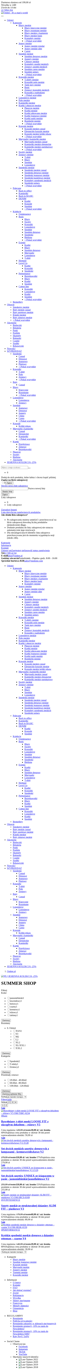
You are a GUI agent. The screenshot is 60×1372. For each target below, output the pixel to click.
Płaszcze (17, 452)
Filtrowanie (6, 1099)
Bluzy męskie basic (33, 35)
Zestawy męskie (26, 154)
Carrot (27, 51)
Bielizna (28, 237)
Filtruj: (4, 990)
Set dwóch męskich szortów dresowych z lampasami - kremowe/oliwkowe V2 (25, 1150)
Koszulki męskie (26, 77)
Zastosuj (6, 1020)
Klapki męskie (19, 315)
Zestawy (23, 377)
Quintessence (25, 214)
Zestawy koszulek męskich (36, 90)
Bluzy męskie (25, 25)
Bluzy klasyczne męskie (35, 28)
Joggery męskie (31, 59)
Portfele (16, 333)
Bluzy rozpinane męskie (35, 30)
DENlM (22, 198)
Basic (27, 87)
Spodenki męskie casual (35, 170)
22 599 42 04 (10, 553)
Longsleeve (29, 165)
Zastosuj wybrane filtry (11, 1094)
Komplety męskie (32, 38)
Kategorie (17, 23)
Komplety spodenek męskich (37, 180)
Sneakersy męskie (21, 307)
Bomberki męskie (32, 121)
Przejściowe (24, 444)
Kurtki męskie (30, 110)
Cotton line (24, 286)
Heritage (23, 260)
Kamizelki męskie (27, 103)
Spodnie (28, 162)
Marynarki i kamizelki (23, 428)
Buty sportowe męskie (23, 312)
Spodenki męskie (26, 167)
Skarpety (17, 335)
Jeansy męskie (25, 43)
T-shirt (27, 157)
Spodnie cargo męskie (34, 69)
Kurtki (27, 201)
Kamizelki (23, 193)
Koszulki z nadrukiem (34, 92)
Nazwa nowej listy (36, 488)
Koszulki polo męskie (34, 82)
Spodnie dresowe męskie (35, 56)
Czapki (16, 341)
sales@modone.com (33, 561)
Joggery (22, 413)
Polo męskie (24, 100)
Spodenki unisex (32, 183)
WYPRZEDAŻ (14, 351)
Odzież (10, 20)
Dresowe (23, 359)
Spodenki (28, 235)
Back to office (25, 191)
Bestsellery (18, 302)
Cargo (21, 418)
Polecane (17, 188)
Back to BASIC (26, 196)
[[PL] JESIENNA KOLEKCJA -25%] (19, 976)
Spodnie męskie (26, 54)
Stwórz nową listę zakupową (14, 485)
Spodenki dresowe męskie (36, 173)
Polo (21, 374)
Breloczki (17, 325)
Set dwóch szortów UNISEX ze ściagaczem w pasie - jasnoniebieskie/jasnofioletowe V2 (27, 1177)
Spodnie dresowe (32, 232)
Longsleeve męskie (27, 98)
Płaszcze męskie (31, 108)
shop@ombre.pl (15, 555)
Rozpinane (24, 392)
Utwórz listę (7, 492)
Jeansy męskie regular (34, 46)
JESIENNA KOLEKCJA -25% (21, 462)
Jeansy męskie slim (33, 48)
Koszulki (28, 224)
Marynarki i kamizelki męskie (32, 139)
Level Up (23, 263)
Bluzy (27, 160)
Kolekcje (17, 211)
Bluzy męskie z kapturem (36, 33)
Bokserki (17, 338)
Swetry (27, 222)
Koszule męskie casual (34, 129)
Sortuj (4, 1097)
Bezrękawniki (30, 276)
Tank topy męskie (32, 85)
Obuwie (10, 304)
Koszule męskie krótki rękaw (37, 134)
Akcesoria (11, 322)
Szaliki (16, 343)
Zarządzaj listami (9, 509)
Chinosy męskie (31, 61)
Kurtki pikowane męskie (35, 113)
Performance (24, 273)
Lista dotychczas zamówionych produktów (21, 512)
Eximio (22, 242)
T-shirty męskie (31, 79)
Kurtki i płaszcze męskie (30, 105)
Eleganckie (24, 434)
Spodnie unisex (31, 72)
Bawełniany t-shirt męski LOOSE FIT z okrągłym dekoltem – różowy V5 (24, 1123)
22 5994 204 (7, 10)
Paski (15, 330)
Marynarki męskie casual (35, 141)
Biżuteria (17, 328)
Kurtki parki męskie (33, 118)
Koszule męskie (26, 126)
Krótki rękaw (25, 426)
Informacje (6, 545)
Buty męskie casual (22, 310)
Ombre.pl (11, 971)
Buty (15, 382)
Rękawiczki (18, 346)
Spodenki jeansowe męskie (36, 175)
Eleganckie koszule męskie (36, 131)
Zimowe (22, 447)
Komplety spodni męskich (36, 64)
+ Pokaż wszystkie (33, 41)
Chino (21, 416)
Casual (22, 356)
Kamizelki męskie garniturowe (38, 147)
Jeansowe (23, 361)
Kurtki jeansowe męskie (35, 116)
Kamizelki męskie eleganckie (37, 144)
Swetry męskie (25, 152)
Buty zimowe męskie (22, 317)
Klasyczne (23, 390)
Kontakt (5, 548)
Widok (4, 1102)
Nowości (11, 348)
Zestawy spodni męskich (35, 66)
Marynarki (29, 253)
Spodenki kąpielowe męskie (37, 178)
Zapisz (9, 483)
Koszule (28, 204)
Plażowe (23, 364)
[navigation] (2, 16)
